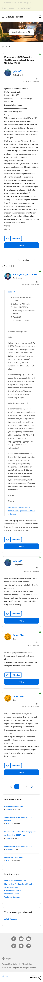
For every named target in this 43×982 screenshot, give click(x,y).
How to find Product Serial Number (19, 884)
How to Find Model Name (15, 881)
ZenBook (6, 47)
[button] (8, 238)
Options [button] (39, 47)
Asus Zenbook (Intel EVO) (14, 806)
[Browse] (4, 17)
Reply (21, 245)
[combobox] (21, 32)
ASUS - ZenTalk (14, 16)
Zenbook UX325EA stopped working (18, 846)
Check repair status (12, 890)
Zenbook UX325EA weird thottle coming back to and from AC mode (21, 510)
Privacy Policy (27, 964)
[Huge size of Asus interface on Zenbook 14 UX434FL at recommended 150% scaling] (39, 260)
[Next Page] (31, 787)
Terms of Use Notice (10, 964)
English (8, 959)
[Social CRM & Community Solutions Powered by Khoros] (35, 977)
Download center (11, 894)
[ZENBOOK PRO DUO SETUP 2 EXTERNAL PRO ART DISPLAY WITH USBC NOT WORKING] (35, 260)
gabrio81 (11, 292)
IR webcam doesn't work (13, 857)
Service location (11, 887)
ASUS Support (10, 919)
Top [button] (6, 976)
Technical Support (12, 897)
